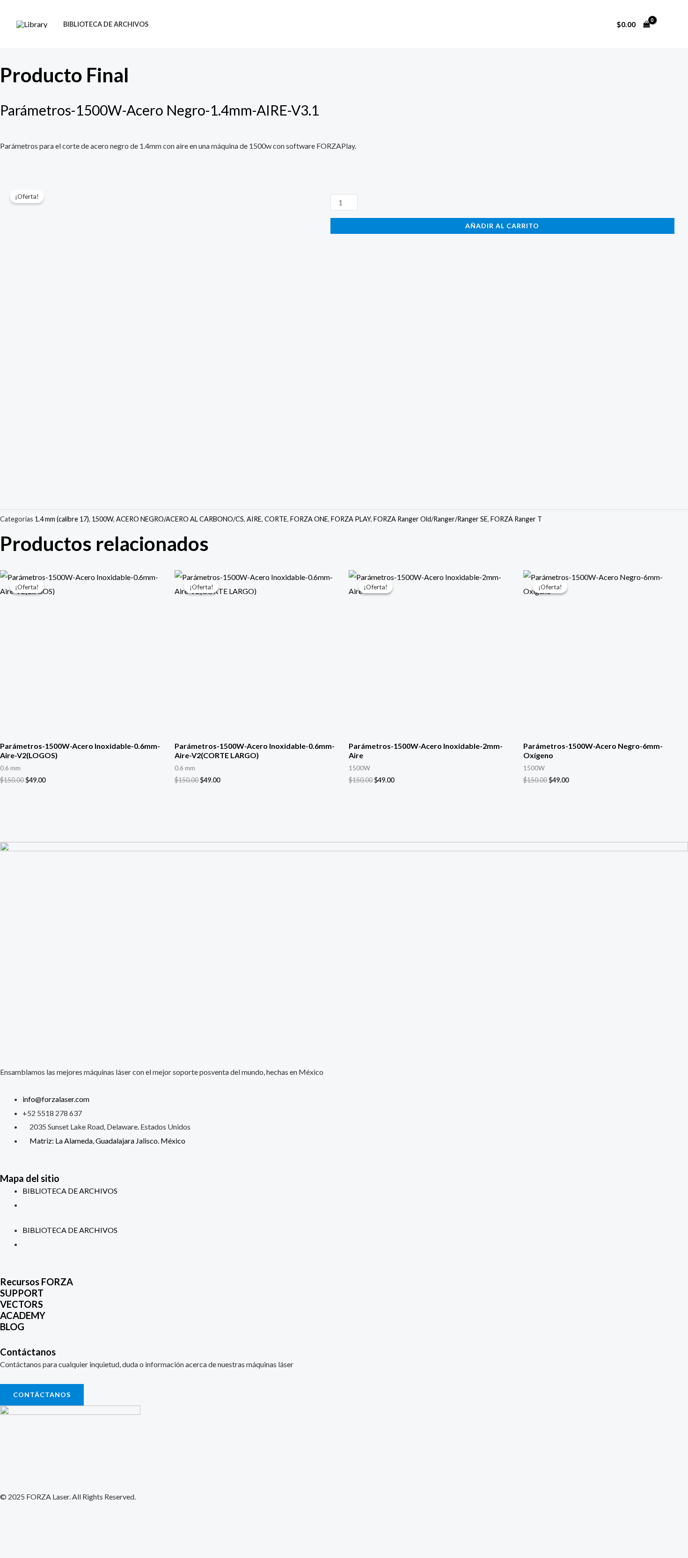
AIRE (254, 519)
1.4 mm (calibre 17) (62, 519)
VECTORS (21, 1304)
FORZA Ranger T (516, 519)
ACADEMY (22, 1315)
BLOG (12, 1326)
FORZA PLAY (351, 519)
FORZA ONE (309, 519)
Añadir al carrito (502, 226)
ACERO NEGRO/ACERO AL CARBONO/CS (180, 519)
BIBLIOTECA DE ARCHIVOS (105, 24)
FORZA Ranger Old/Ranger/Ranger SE (430, 519)
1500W (102, 519)
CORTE (275, 519)
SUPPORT (22, 1292)
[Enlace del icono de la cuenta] (667, 24)
